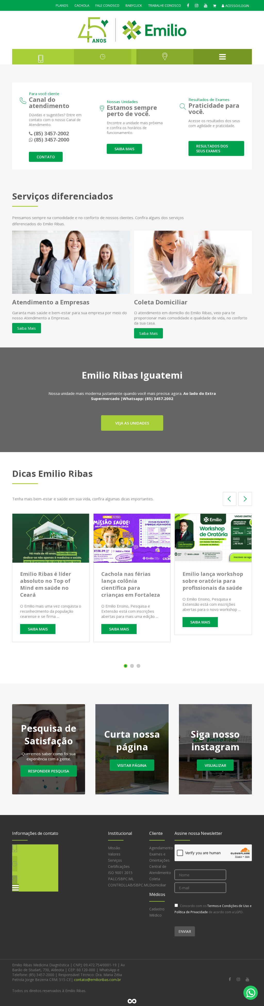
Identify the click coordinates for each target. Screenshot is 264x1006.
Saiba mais (124, 148)
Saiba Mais (26, 328)
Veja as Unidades (132, 423)
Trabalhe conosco (164, 5)
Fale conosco (107, 5)
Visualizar (215, 765)
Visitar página (131, 765)
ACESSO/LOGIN (237, 5)
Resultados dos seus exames (212, 148)
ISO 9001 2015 (120, 872)
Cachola (82, 5)
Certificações (119, 866)
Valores (114, 854)
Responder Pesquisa (48, 771)
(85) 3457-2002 (51, 133)
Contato (46, 156)
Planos (62, 5)
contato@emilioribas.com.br (97, 979)
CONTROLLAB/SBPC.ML (128, 885)
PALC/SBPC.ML (121, 878)
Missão (114, 847)
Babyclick (134, 5)
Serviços (115, 860)
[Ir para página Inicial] (132, 30)
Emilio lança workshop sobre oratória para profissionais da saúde (213, 580)
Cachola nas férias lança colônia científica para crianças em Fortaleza (130, 584)
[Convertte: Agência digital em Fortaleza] (132, 1001)
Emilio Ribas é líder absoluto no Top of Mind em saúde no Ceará (45, 584)
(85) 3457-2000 (51, 139)
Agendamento (161, 847)
